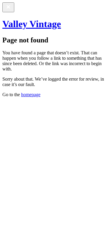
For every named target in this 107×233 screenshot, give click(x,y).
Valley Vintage (31, 24)
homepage (30, 94)
